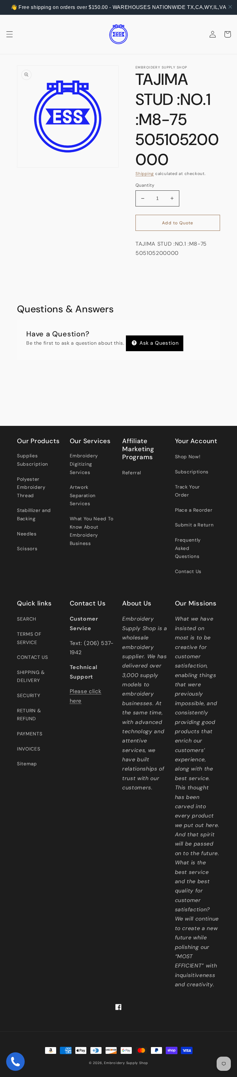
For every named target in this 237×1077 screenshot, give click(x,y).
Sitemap (27, 764)
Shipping (144, 173)
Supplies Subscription (32, 460)
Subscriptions (192, 472)
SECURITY (28, 695)
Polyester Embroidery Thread (31, 487)
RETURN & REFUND (29, 715)
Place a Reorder (194, 510)
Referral (131, 473)
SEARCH (26, 619)
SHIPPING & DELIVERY (31, 676)
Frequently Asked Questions (188, 548)
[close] (230, 6)
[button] (9, 34)
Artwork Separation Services (83, 495)
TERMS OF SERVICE (29, 638)
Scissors (27, 549)
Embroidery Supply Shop (126, 1063)
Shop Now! (188, 457)
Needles (27, 534)
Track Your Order (187, 491)
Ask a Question (158, 343)
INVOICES (28, 749)
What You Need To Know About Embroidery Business (92, 531)
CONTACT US (32, 657)
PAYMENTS (29, 734)
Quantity (145, 185)
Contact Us (188, 571)
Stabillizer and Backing (34, 514)
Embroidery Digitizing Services (84, 464)
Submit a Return (194, 525)
